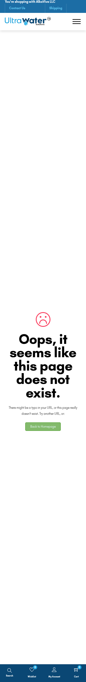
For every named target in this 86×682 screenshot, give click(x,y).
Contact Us (17, 8)
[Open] (76, 21)
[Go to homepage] (28, 21)
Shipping (55, 8)
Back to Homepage (43, 427)
